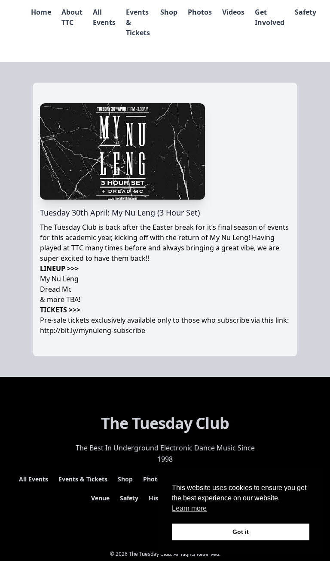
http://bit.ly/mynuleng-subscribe (92, 330)
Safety (305, 12)
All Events (33, 479)
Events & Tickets (82, 479)
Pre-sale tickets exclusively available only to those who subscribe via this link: (164, 320)
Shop (168, 12)
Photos (200, 12)
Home (41, 12)
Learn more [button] (189, 508)
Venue (100, 498)
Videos (233, 12)
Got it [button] (240, 531)
